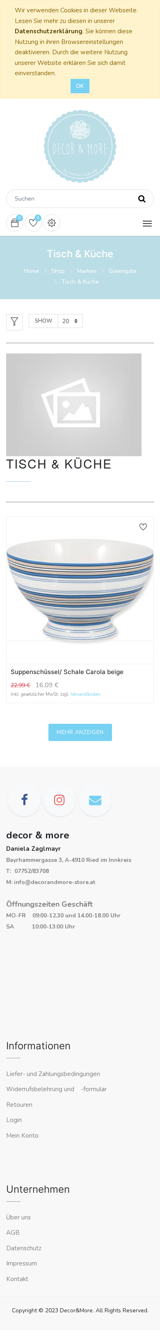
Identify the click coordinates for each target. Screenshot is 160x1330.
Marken (86, 271)
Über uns (18, 1217)
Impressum (22, 1263)
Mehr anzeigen (80, 732)
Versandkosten (86, 694)
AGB (13, 1232)
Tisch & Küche (80, 282)
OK (80, 86)
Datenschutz (23, 1248)
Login (14, 1120)
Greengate (123, 271)
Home (31, 271)
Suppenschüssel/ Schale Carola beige (67, 672)
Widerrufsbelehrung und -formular (56, 1089)
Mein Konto (22, 1135)
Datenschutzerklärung (48, 31)
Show (43, 321)
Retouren (19, 1105)
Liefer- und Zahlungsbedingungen (53, 1074)
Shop (58, 271)
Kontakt (18, 1279)
